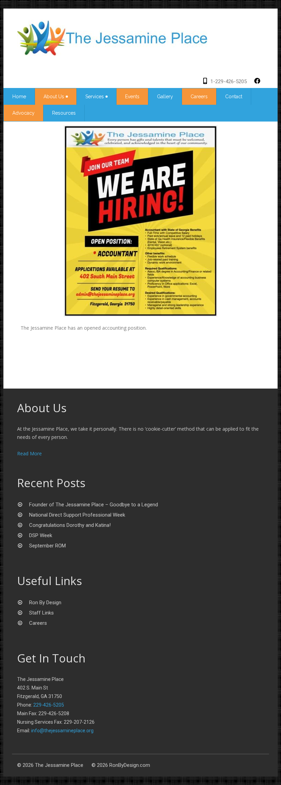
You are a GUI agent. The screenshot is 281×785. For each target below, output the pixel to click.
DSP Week (40, 535)
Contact (233, 96)
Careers (199, 96)
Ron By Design (45, 602)
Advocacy (23, 113)
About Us (54, 96)
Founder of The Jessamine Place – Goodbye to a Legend (93, 505)
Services (94, 96)
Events (132, 96)
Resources (64, 113)
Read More (29, 453)
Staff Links (41, 613)
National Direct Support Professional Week (77, 515)
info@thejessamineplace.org (62, 730)
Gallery (165, 96)
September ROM (47, 546)
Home (19, 96)
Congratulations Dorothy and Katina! (70, 525)
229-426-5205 (48, 705)
